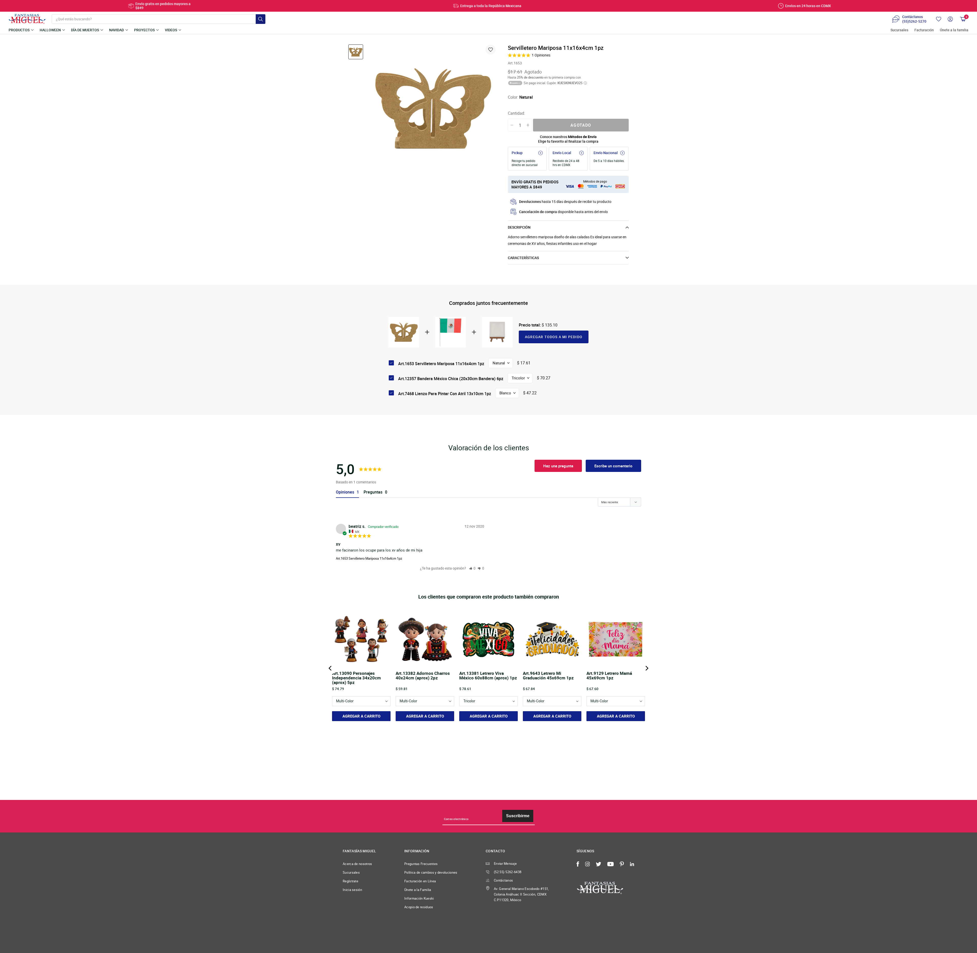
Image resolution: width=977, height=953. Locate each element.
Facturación (924, 30)
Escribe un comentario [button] (613, 465)
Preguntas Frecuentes (421, 863)
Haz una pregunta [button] (558, 465)
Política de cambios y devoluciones (430, 872)
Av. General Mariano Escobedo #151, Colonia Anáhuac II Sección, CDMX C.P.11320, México (521, 894)
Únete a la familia (954, 30)
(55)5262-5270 (914, 21)
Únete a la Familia (417, 889)
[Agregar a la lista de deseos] (490, 49)
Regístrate (350, 881)
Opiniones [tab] (345, 492)
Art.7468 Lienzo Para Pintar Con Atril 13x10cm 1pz (444, 393)
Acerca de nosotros (357, 863)
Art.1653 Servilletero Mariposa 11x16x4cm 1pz (369, 558)
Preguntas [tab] (373, 492)
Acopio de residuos (418, 907)
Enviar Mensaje (505, 863)
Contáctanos (503, 880)
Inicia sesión (352, 889)
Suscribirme (517, 816)
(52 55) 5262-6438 (507, 872)
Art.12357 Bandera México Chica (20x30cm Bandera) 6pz (450, 378)
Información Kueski (419, 898)
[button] (472, 568)
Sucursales (899, 30)
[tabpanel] (433, 108)
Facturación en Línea (420, 881)
